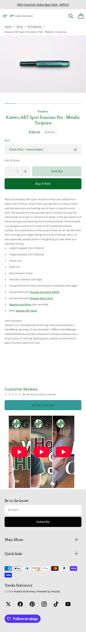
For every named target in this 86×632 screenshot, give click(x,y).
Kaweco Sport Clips (41, 298)
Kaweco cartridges (20, 304)
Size (7, 140)
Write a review (43, 405)
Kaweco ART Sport (26, 310)
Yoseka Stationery (25, 591)
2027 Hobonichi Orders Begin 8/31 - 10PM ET (43, 4)
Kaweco (43, 111)
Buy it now (43, 184)
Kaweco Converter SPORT (45, 292)
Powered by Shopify (48, 591)
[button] (5, 16)
